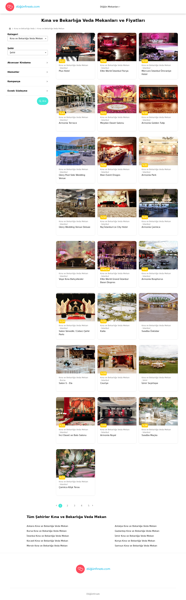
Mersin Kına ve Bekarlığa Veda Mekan (47, 545)
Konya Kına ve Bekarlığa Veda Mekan (135, 541)
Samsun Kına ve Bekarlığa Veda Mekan (136, 545)
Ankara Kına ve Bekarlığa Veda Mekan (47, 526)
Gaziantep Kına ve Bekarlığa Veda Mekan (137, 531)
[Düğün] (10, 28)
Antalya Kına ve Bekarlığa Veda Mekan (136, 526)
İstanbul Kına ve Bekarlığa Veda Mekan (48, 536)
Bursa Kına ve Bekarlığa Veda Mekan (47, 531)
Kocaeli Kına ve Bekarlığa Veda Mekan (47, 541)
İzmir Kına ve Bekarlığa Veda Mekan (134, 536)
